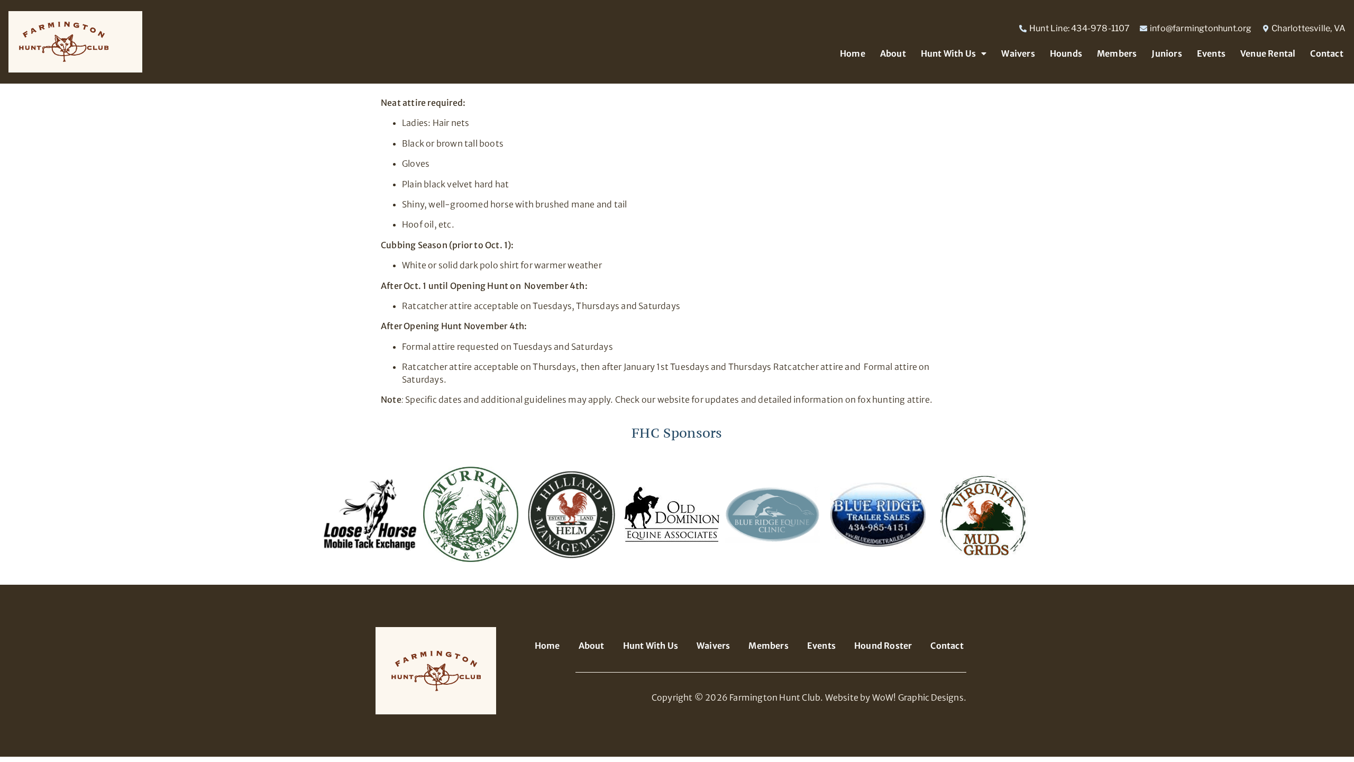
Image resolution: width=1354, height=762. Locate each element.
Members (1117, 53)
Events (1211, 53)
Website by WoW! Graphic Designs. (895, 697)
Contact (1326, 53)
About (893, 53)
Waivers (1018, 53)
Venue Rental (1267, 53)
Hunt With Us (948, 53)
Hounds (1066, 53)
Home (852, 53)
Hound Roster (883, 645)
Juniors (1166, 53)
